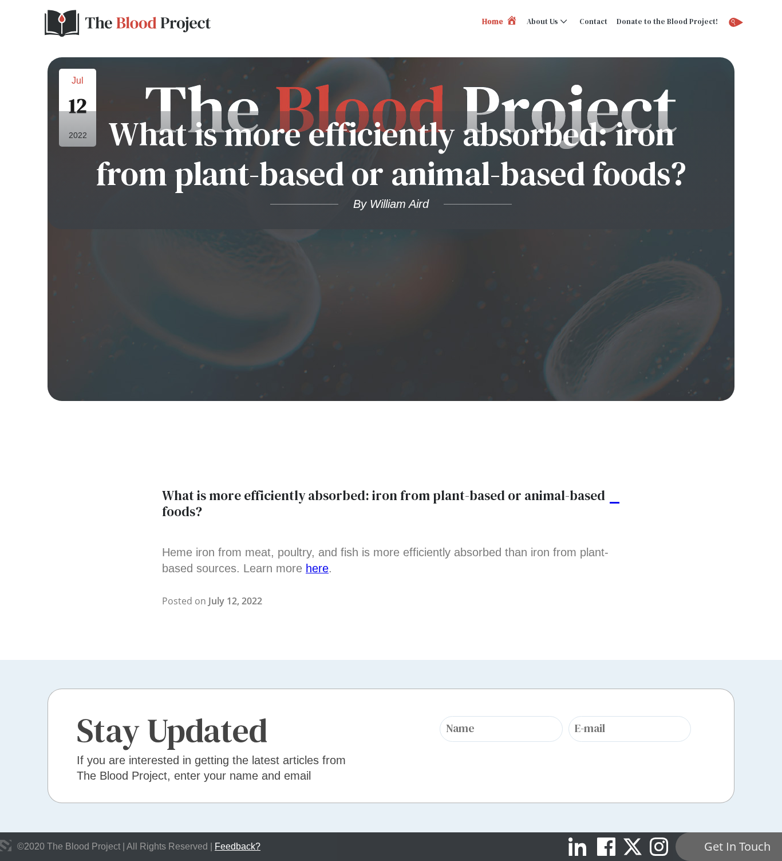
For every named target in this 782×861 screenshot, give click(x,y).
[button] (391, 503)
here (317, 568)
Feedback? (237, 846)
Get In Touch (737, 846)
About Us (542, 21)
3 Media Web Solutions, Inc (5, 845)
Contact (593, 21)
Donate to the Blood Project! (667, 21)
